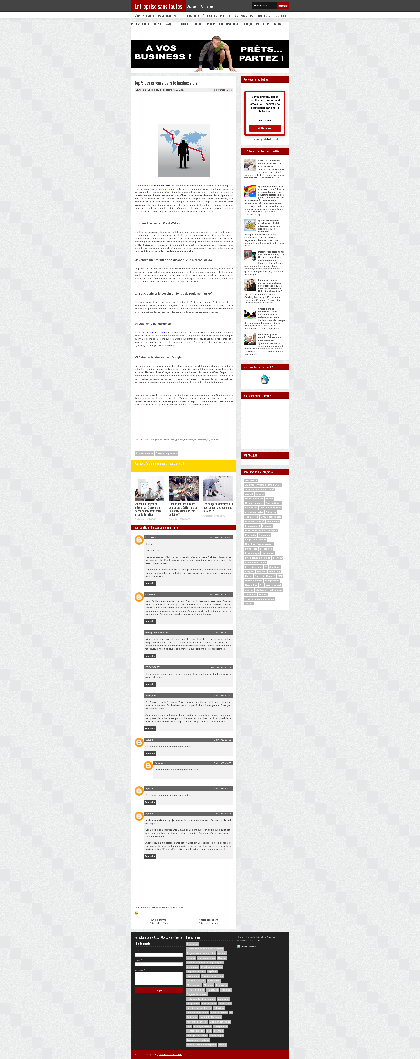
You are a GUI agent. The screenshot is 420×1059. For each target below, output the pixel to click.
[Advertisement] (151, 109)
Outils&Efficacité (193, 16)
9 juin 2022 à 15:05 (222, 814)
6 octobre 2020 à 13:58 (221, 667)
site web (277, 585)
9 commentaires (223, 90)
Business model (144, 453)
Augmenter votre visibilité (259, 489)
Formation (251, 530)
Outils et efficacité (265, 576)
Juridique (247, 24)
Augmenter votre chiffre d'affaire (263, 484)
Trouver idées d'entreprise (259, 599)
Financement (264, 16)
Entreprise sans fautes (158, 6)
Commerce (251, 507)
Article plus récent (159, 923)
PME (280, 576)
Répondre (150, 583)
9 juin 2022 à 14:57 (222, 763)
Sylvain (149, 739)
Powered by (257, 139)
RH (268, 24)
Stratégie (149, 16)
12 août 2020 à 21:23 (221, 632)
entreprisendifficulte (156, 632)
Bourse (157, 24)
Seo (176, 16)
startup (249, 590)
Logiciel (199, 24)
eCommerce (184, 24)
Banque (169, 24)
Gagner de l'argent (255, 539)
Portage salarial (254, 580)
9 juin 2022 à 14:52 (222, 740)
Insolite (225, 16)
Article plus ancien (208, 923)
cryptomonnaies (254, 512)
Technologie (275, 590)
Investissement (253, 567)
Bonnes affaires (254, 498)
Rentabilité (251, 585)
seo (268, 585)
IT (266, 567)
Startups (247, 16)
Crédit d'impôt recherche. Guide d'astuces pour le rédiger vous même (268, 312)
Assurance (142, 24)
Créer (136, 16)
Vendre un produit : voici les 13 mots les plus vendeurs (269, 337)
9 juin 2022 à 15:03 (222, 788)
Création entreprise (270, 507)
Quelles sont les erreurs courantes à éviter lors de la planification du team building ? (183, 509)
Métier (260, 24)
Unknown (150, 537)
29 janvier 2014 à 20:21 (220, 537)
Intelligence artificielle (257, 558)
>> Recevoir (265, 128)
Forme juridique (268, 530)
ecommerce (251, 516)
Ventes (249, 603)
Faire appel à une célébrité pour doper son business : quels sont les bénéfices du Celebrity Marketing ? (270, 285)
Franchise (232, 24)
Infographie (265, 548)
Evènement (273, 521)
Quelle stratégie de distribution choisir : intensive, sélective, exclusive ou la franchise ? (269, 226)
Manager (261, 571)
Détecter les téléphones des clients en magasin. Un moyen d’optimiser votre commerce (271, 255)
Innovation (268, 553)
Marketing (164, 16)
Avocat (278, 24)
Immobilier (251, 548)
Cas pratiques (273, 503)
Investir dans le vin (256, 562)
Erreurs (212, 16)
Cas (235, 16)
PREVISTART (152, 667)
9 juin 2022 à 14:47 (222, 695)
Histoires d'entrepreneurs (259, 544)
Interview (278, 558)
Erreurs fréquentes (166, 453)
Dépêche (271, 512)
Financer (267, 526)
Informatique (252, 553)
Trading (263, 594)
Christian (150, 594)
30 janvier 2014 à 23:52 (220, 594)
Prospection (215, 24)
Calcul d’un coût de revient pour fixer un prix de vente (269, 163)
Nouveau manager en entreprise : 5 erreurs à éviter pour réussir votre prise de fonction (148, 509)
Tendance (250, 594)
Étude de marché (254, 521)
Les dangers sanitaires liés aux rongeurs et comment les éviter (218, 507)
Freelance (264, 535)
